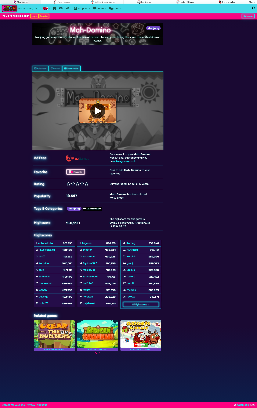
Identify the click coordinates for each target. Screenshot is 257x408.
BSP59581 (44, 276)
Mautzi (86, 290)
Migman (86, 243)
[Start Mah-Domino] (97, 110)
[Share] (68, 8)
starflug (130, 243)
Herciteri (88, 296)
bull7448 (88, 283)
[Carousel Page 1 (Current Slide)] (96, 353)
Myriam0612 (90, 263)
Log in (34, 16)
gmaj (130, 263)
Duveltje (43, 296)
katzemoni (89, 256)
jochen (43, 290)
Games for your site (13, 405)
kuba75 (44, 303)
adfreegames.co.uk (124, 161)
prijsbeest (89, 303)
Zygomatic (242, 405)
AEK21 (42, 256)
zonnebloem (90, 276)
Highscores (248, 16)
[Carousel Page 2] (99, 353)
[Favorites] (54, 8)
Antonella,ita (45, 243)
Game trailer (72, 68)
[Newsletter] (61, 8)
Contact (101, 8)
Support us (83, 8)
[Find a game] (253, 8)
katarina (44, 263)
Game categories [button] (28, 8)
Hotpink (131, 256)
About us (42, 405)
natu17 (130, 283)
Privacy (30, 405)
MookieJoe (89, 270)
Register (44, 16)
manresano (45, 283)
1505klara (132, 250)
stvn (41, 270)
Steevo (131, 270)
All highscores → (141, 304)
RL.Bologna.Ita (47, 250)
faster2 (131, 276)
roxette (131, 296)
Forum (117, 8)
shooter (87, 250)
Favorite (77, 171)
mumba (131, 290)
